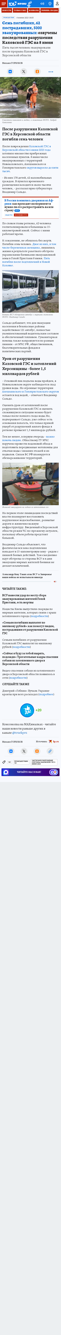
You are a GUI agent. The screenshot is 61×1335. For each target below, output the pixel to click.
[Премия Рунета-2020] (29, 4)
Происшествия (8, 17)
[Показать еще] (50, 71)
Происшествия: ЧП (21, 762)
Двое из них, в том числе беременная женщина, (29, 246)
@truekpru (19, 732)
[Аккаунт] (57, 3)
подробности (39, 616)
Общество (8, 215)
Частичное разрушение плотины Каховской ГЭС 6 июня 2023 (43, 762)
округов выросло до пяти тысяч (30, 169)
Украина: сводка (49, 10)
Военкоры (34, 10)
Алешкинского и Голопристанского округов (30, 392)
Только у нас (20, 10)
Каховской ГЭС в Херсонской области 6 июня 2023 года (26, 148)
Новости (6, 10)
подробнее (46, 694)
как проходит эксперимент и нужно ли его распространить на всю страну (29, 205)
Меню (3, 3)
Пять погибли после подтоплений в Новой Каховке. (26, 261)
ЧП (9, 762)
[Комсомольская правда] (17, 3)
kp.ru (56, 741)
